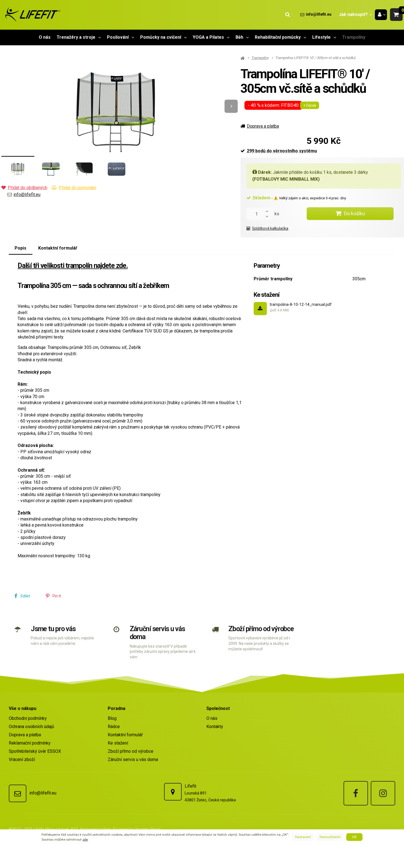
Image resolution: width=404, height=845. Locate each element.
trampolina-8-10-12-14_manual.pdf (301, 304)
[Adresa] (173, 792)
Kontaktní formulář (125, 734)
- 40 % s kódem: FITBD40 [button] (273, 105)
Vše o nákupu (22, 708)
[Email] (17, 793)
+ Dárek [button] (309, 105)
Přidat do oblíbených (27, 187)
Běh (239, 37)
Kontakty (214, 726)
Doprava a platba (263, 126)
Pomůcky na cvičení (160, 37)
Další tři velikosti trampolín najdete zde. (73, 266)
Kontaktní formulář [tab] (57, 248)
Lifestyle (321, 37)
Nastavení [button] (303, 837)
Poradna (116, 708)
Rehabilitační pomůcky (278, 37)
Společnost (218, 708)
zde (85, 839)
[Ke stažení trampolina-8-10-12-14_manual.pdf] (260, 308)
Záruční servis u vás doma (133, 759)
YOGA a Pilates (208, 37)
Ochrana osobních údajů (31, 726)
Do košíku (354, 213)
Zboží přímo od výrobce (261, 629)
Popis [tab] (20, 248)
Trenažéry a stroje (76, 37)
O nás (45, 37)
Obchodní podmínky (28, 718)
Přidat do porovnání (77, 187)
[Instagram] (383, 793)
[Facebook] (356, 793)
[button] (396, 14)
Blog (112, 718)
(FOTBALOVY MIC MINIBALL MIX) (286, 179)
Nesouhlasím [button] (330, 837)
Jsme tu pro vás (53, 629)
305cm (359, 278)
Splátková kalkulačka (270, 228)
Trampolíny (353, 39)
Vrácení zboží (22, 759)
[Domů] (31, 14)
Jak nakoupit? (353, 14)
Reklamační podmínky (30, 743)
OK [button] (354, 837)
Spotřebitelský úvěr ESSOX (35, 751)
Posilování (118, 37)
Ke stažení (118, 743)
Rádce (114, 726)
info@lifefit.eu (26, 194)
